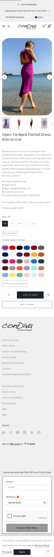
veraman (34, 268)
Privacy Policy (9, 403)
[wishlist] (43, 26)
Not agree (7, 552)
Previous (2, 123)
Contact (6, 369)
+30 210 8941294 (28, 5)
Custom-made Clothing (14, 352)
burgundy (34, 248)
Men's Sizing (8, 346)
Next (52, 123)
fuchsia (12, 261)
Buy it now (27, 304)
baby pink (41, 275)
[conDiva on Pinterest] (17, 432)
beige (27, 275)
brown (5, 268)
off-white (12, 254)
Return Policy (9, 392)
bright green (19, 275)
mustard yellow (34, 254)
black (19, 248)
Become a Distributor (13, 363)
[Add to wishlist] (48, 294)
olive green (19, 261)
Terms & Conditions (12, 398)
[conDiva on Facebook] (3, 432)
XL (34, 224)
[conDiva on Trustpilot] (31, 432)
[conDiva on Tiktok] (10, 432)
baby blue (34, 275)
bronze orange (41, 254)
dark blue (5, 254)
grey (41, 248)
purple (19, 254)
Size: (6, 217)
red (12, 248)
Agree (22, 552)
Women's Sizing (10, 340)
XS (5, 224)
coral (19, 268)
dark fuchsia (5, 248)
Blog (4, 415)
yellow (12, 275)
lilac (27, 268)
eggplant (5, 261)
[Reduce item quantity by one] (4, 295)
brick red (27, 254)
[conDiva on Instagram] (24, 432)
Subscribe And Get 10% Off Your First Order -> (27, 11)
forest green (41, 261)
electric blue (27, 248)
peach (41, 268)
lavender (5, 275)
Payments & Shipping (13, 386)
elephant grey (12, 268)
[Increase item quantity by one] (13, 295)
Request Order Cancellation (16, 374)
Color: (13, 240)
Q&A (4, 409)
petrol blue (34, 261)
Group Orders (9, 357)
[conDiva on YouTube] (38, 432)
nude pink (27, 261)
